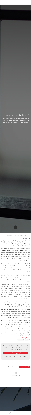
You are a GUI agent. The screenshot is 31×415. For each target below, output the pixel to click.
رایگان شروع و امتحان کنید (15, 353)
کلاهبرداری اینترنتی (21, 339)
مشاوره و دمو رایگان (21, 356)
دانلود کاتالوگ (8, 356)
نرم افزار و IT (25, 235)
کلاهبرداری (26, 339)
